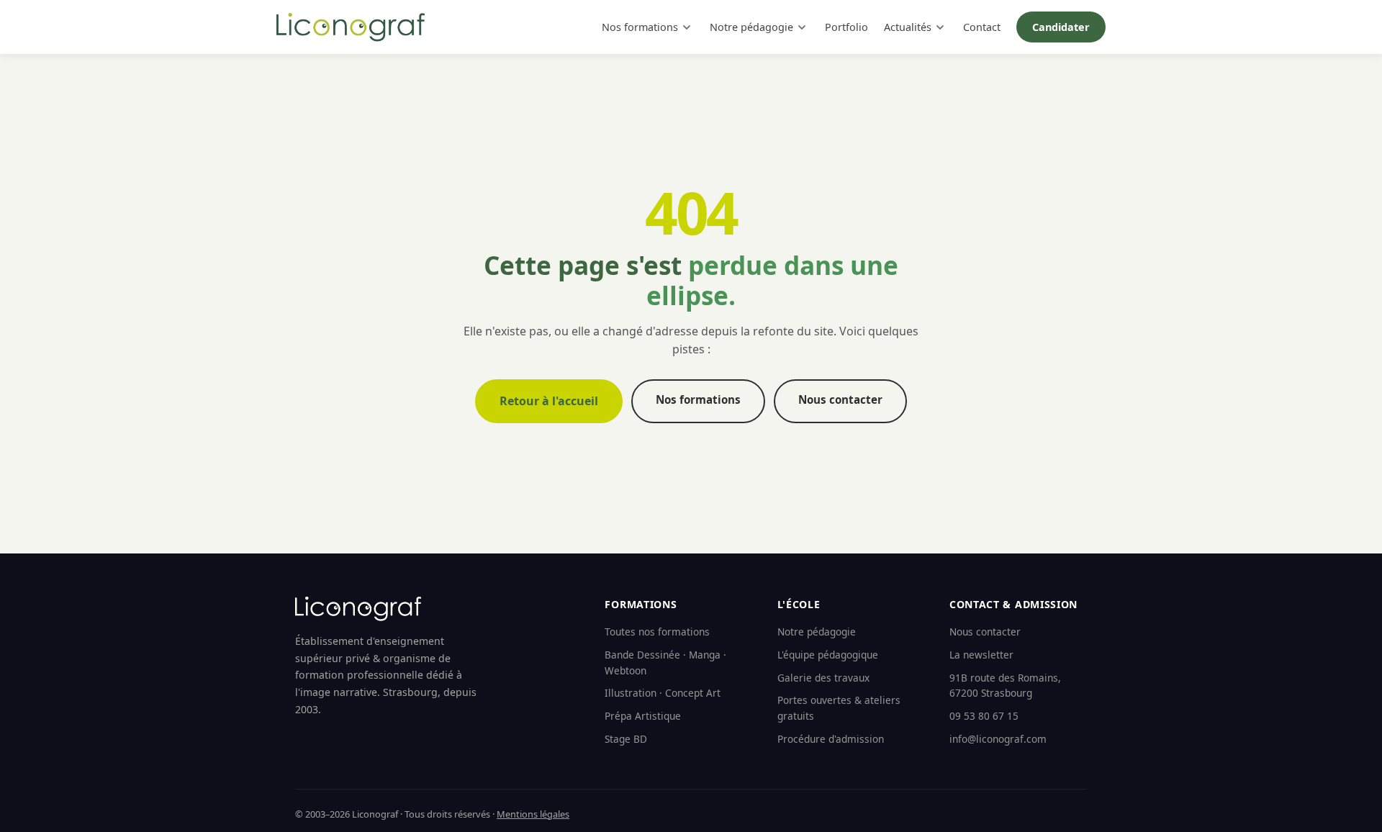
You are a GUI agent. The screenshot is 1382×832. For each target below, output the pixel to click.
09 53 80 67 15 (984, 716)
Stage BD (626, 739)
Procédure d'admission (830, 739)
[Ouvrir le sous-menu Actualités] (940, 27)
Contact (982, 27)
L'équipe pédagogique (827, 654)
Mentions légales (533, 814)
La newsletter (981, 654)
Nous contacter (840, 399)
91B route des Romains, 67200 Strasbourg (1005, 685)
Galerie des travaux (823, 677)
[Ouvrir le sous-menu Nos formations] (686, 27)
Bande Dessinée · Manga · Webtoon (665, 662)
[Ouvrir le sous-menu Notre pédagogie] (802, 27)
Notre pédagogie (751, 27)
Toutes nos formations (657, 631)
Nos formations (640, 27)
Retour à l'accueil (549, 401)
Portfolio (846, 27)
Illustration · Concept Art (663, 693)
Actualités (907, 27)
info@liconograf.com (998, 739)
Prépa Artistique (643, 716)
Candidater (1061, 27)
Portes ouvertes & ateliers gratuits (838, 708)
